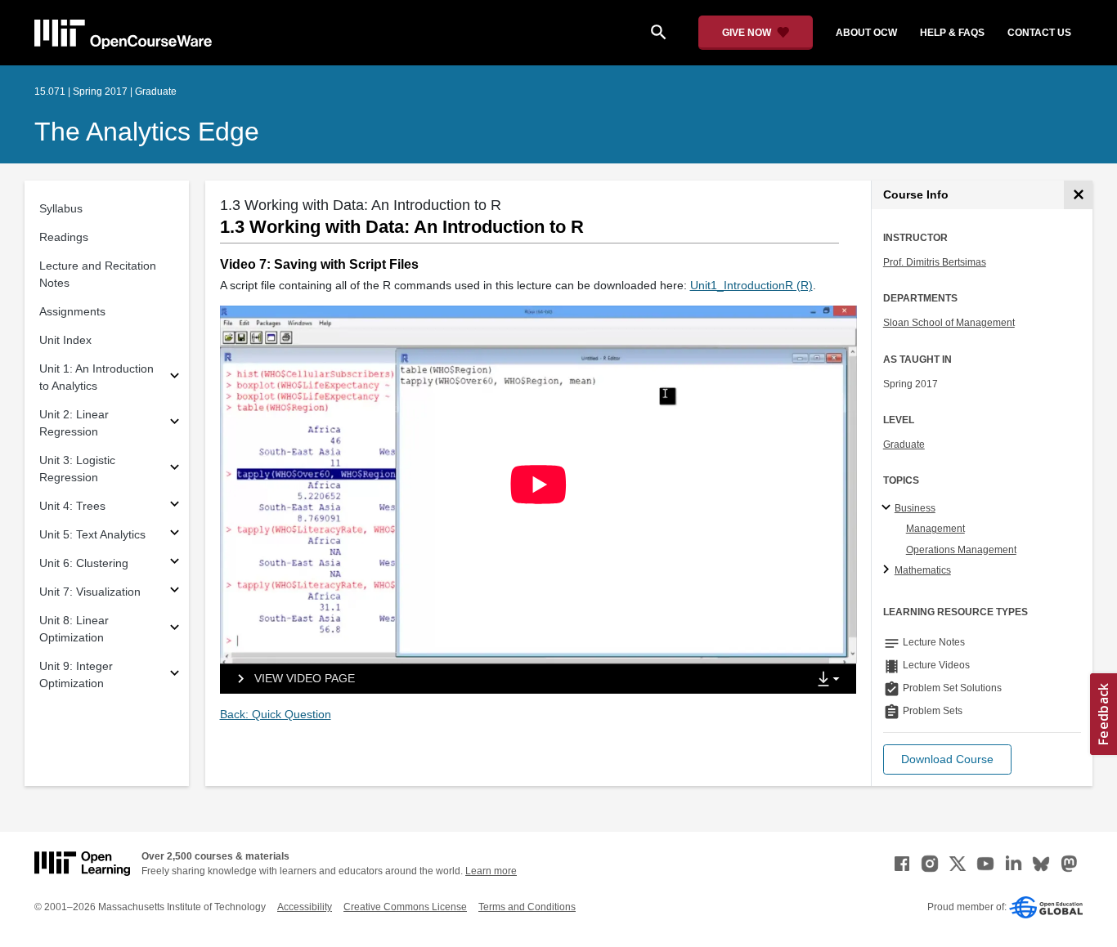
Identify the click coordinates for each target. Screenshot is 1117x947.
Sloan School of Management (949, 322)
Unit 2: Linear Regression (74, 423)
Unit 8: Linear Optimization (74, 629)
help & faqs (952, 32)
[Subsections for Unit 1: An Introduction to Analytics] (174, 378)
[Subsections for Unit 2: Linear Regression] (174, 424)
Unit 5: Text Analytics (92, 534)
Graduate (904, 444)
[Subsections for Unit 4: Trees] (174, 506)
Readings (63, 236)
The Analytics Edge (146, 131)
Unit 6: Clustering (83, 563)
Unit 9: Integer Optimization (76, 674)
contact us (1039, 32)
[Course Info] (1078, 195)
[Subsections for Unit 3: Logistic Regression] (174, 469)
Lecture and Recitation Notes (97, 274)
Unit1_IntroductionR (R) (751, 285)
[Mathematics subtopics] (888, 570)
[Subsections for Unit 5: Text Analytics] (174, 535)
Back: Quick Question (275, 714)
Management (935, 528)
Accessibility (304, 907)
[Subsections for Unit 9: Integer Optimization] (174, 675)
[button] (947, 759)
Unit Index (65, 339)
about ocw (866, 32)
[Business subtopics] (888, 508)
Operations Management (961, 550)
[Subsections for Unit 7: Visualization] (174, 592)
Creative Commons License (405, 907)
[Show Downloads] (831, 679)
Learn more (491, 871)
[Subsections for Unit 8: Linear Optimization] (174, 630)
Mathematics (923, 570)
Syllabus (61, 208)
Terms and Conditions (527, 907)
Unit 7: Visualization (90, 591)
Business (915, 508)
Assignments (72, 311)
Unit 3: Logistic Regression (77, 468)
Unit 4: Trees (72, 505)
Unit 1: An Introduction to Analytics (96, 377)
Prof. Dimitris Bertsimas (934, 262)
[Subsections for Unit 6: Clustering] (174, 563)
